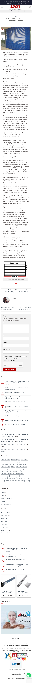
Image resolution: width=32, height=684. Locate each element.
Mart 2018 (4, 527)
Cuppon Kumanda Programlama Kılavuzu (16, 420)
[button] (28, 675)
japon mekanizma (6, 466)
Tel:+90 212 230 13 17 (16, 638)
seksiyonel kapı (11, 478)
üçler (3, 483)
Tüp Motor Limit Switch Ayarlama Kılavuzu (16, 416)
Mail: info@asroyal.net (16, 641)
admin (20, 24)
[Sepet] (30, 7)
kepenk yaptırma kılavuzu (9, 291)
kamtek (17, 466)
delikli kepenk (24, 459)
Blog (28, 1)
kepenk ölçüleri (25, 289)
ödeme (22, 480)
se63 (29, 476)
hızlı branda (15, 464)
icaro (20, 464)
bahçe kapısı (14, 459)
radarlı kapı (15, 476)
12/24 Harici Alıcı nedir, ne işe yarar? (15, 401)
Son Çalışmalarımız (6, 504)
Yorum (5, 323)
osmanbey (4, 473)
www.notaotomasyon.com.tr (21, 678)
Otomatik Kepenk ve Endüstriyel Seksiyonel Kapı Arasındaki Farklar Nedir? (17, 382)
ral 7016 (21, 476)
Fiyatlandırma (10, 3)
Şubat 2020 (4, 521)
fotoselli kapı (13, 462)
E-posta (5, 342)
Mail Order (17, 3)
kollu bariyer (22, 469)
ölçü (25, 291)
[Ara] (11, 11)
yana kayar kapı (16, 480)
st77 (22, 478)
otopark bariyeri (5, 476)
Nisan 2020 (4, 518)
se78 (6, 478)
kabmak (13, 466)
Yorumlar (7, 384)
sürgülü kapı (27, 478)
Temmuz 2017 (4, 533)
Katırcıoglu (20, 441)
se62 (26, 476)
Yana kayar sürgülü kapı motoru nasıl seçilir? (13, 444)
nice (22, 471)
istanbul (25, 464)
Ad (3, 335)
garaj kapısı (20, 462)
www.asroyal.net (12, 673)
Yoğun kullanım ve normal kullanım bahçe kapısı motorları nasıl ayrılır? (16, 397)
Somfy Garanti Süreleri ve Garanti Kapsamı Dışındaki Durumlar (16, 388)
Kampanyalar (5, 501)
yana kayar (8, 480)
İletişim (21, 3)
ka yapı (3, 469)
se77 (3, 478)
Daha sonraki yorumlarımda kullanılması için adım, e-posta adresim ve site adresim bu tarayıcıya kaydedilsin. (15, 358)
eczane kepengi (5, 462)
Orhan (3, 451)
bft (19, 459)
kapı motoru (24, 466)
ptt (11, 476)
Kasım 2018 (4, 524)
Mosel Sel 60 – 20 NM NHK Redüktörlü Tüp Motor (7, 593)
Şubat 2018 (4, 530)
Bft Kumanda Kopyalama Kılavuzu (14, 392)
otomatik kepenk (14, 292)
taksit (3, 480)
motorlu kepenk (19, 291)
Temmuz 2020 (5, 513)
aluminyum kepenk (6, 459)
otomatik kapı (11, 473)
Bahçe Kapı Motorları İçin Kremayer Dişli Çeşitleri (16, 411)
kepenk (20, 289)
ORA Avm (26, 471)
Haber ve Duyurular (6, 498)
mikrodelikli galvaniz (6, 471)
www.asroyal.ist (23, 673)
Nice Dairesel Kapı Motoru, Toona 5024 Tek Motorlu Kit (23, 593)
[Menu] (2, 7)
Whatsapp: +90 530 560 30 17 (16, 640)
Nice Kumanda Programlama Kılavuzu (15, 424)
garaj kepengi (5, 464)
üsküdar (27, 480)
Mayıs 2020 (4, 515)
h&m (10, 464)
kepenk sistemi (14, 469)
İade (25, 3)
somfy (18, 478)
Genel (2, 495)
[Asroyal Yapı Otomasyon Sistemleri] (16, 7)
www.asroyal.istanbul (16, 674)
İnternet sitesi (6, 349)
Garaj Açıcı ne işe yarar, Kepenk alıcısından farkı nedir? (16, 406)
